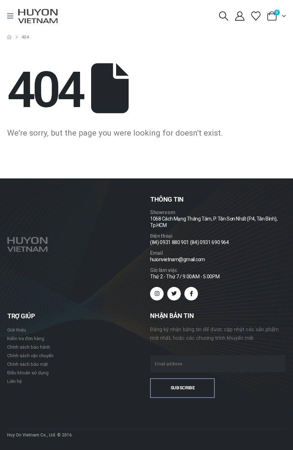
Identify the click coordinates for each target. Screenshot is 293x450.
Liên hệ (14, 381)
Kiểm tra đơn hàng (25, 338)
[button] (223, 16)
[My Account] (239, 16)
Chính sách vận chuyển (30, 355)
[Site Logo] (38, 16)
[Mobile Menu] (12, 16)
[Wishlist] (256, 16)
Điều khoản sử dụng (28, 372)
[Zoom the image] (27, 241)
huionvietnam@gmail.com (177, 259)
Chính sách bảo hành (28, 347)
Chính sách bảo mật (27, 364)
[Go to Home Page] (9, 37)
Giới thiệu (16, 330)
